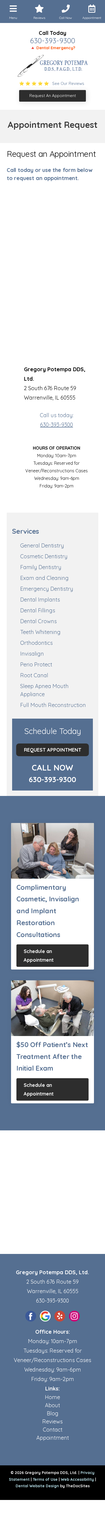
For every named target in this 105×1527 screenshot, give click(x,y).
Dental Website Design (37, 1485)
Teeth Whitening (40, 632)
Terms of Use (45, 1479)
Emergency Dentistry (46, 588)
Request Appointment (52, 750)
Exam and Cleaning (44, 578)
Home (52, 1397)
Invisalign (32, 653)
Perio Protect (36, 664)
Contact (52, 1429)
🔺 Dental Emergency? (52, 47)
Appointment (52, 1437)
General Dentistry (42, 545)
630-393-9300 (52, 40)
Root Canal (34, 675)
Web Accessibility (77, 1479)
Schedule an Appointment (39, 955)
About (52, 1405)
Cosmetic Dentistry (44, 556)
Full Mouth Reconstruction (53, 705)
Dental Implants (40, 599)
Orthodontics (36, 642)
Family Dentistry (40, 567)
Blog (52, 1413)
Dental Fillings (37, 610)
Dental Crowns (38, 621)
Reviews (52, 1421)
